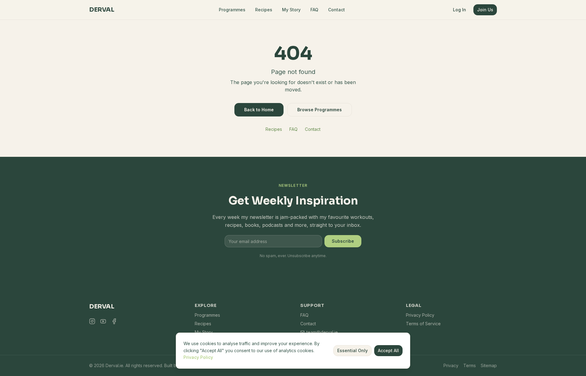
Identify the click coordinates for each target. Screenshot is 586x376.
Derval (101, 9)
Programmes (232, 9)
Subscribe (343, 241)
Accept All (388, 350)
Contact (336, 9)
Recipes (263, 9)
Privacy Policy (420, 315)
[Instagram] (92, 321)
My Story (291, 9)
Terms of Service (423, 323)
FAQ (314, 9)
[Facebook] (114, 321)
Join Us (485, 9)
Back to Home (259, 109)
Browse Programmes (319, 109)
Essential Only (352, 350)
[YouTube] (103, 321)
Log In (459, 9)
